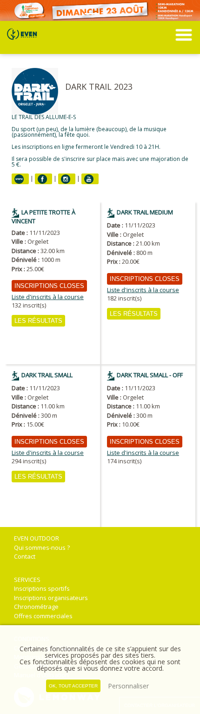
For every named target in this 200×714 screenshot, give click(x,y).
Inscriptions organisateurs (51, 598)
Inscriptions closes (49, 285)
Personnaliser (128, 685)
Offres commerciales (43, 616)
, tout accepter (73, 685)
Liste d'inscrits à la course (48, 297)
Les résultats (38, 320)
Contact (24, 556)
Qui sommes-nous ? (42, 547)
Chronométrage (36, 606)
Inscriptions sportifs (42, 588)
